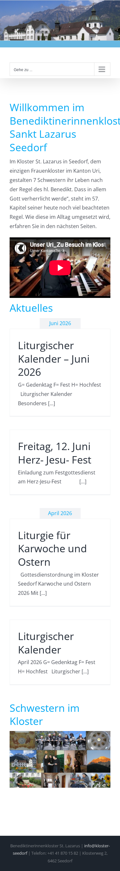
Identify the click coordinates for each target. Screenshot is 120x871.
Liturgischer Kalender (46, 642)
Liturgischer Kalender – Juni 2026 (54, 358)
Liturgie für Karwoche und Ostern (52, 548)
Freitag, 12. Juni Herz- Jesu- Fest (54, 452)
